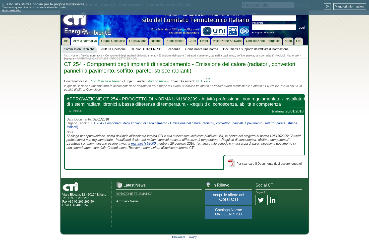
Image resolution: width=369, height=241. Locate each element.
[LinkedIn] (272, 200)
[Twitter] (261, 200)
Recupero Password (263, 32)
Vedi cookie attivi (11, 10)
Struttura (69, 58)
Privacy (192, 236)
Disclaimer (178, 236)
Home (74, 55)
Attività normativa (91, 55)
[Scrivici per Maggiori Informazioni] (208, 81)
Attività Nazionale (288, 55)
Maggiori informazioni (349, 6)
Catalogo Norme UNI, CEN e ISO (228, 212)
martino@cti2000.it (144, 143)
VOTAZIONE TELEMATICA (134, 194)
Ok (327, 6)
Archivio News (127, 201)
